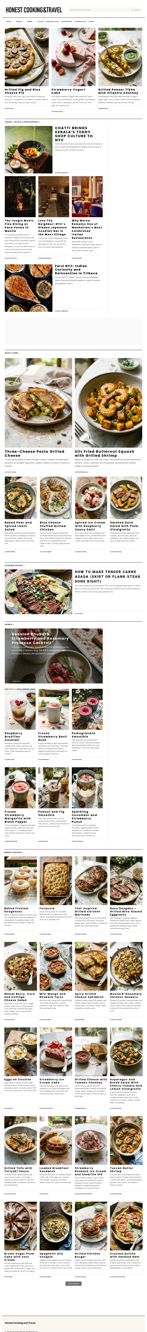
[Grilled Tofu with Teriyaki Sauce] (20, 1140)
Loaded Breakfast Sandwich (54, 1170)
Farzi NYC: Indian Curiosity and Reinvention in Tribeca (76, 269)
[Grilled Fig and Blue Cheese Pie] (27, 57)
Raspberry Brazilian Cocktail (14, 737)
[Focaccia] (56, 880)
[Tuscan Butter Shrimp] (126, 1140)
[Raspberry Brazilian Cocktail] (20, 709)
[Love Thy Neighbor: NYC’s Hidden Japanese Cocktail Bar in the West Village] (53, 196)
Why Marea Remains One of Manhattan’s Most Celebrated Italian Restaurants (87, 229)
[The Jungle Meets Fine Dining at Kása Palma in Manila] (20, 196)
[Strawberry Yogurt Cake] (73, 57)
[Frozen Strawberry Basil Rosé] (53, 709)
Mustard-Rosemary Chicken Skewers (126, 995)
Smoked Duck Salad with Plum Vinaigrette (124, 526)
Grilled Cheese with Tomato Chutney (91, 1081)
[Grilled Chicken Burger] (91, 1226)
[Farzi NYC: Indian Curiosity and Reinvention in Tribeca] (28, 288)
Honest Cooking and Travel (20, 1322)
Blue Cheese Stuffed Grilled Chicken (53, 526)
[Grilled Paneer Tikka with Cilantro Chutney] (120, 57)
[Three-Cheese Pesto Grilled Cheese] (38, 403)
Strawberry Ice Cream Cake (52, 1081)
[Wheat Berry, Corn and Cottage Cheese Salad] (20, 966)
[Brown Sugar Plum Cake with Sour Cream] (20, 1226)
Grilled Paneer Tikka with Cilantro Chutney (118, 91)
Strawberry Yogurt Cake (68, 91)
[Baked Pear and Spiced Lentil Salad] (21, 498)
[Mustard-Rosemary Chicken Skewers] (126, 966)
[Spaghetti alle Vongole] (56, 1226)
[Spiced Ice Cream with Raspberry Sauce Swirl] (91, 498)
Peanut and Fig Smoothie (51, 813)
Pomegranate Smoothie (83, 735)
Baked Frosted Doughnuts (16, 910)
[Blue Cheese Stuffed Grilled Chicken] (56, 498)
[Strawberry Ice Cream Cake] (56, 1051)
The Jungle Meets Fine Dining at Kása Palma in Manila (19, 226)
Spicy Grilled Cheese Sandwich (89, 995)
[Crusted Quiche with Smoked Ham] (126, 1226)
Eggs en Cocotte (17, 1079)
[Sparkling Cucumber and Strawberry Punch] (87, 787)
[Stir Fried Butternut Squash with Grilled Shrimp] (108, 403)
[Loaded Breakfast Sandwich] (56, 1140)
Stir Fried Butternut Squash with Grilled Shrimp (105, 453)
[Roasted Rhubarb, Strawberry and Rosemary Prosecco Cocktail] (54, 655)
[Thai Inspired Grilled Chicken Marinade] (91, 880)
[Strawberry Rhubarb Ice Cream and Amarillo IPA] (91, 1140)
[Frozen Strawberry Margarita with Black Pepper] (20, 787)
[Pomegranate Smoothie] (87, 709)
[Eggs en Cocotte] (20, 1051)
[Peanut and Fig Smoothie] (53, 787)
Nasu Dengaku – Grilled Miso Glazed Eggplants (126, 911)
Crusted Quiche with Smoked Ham (125, 1255)
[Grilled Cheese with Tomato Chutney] (91, 1051)
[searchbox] (99, 9)
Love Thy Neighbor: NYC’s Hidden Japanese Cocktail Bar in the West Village (52, 227)
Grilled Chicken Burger (88, 1255)
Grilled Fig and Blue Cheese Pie (23, 91)
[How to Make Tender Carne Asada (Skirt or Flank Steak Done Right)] (38, 591)
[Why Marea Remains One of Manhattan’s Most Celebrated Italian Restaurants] (87, 196)
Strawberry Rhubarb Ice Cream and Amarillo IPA (91, 1171)
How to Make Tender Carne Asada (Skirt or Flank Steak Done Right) (108, 576)
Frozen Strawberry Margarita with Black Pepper (18, 816)
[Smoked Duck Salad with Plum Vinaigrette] (126, 498)
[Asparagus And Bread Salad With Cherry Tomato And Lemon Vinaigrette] (126, 1051)
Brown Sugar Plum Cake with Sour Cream (19, 1257)
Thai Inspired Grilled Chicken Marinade (88, 911)
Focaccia (47, 908)
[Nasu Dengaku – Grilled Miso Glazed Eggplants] (126, 880)
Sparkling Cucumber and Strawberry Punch (84, 816)
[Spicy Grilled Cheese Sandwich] (91, 966)
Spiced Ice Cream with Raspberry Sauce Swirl (90, 526)
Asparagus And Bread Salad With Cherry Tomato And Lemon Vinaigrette (126, 1084)
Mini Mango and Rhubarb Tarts (53, 995)
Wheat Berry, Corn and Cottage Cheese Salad (19, 997)
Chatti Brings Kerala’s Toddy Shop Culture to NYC (74, 134)
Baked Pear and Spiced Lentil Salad (18, 526)
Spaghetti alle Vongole (51, 1255)
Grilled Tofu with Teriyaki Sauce (18, 1170)
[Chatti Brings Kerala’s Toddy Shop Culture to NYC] (28, 149)
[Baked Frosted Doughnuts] (20, 880)
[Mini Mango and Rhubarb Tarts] (56, 966)
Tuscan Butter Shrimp (122, 1170)
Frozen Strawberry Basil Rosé (52, 737)
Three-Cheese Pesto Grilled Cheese (35, 453)
